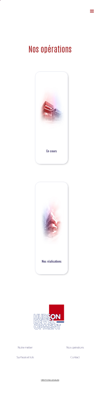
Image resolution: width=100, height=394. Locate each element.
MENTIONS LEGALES (50, 380)
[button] (92, 11)
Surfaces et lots (25, 357)
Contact (75, 357)
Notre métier (25, 347)
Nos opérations (75, 347)
